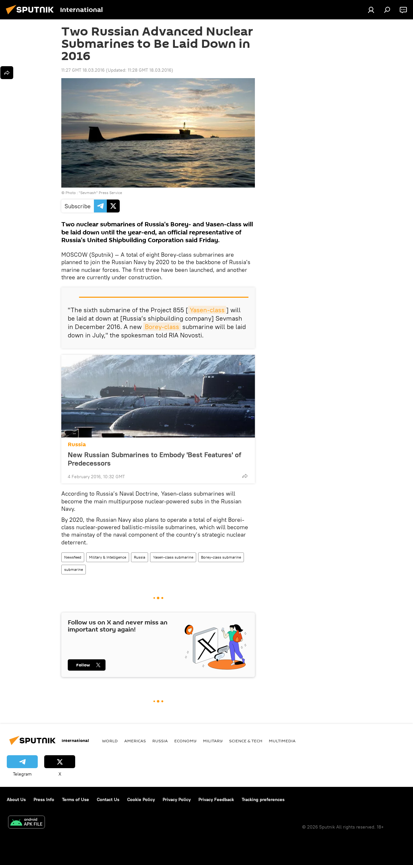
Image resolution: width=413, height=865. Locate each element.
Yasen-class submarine (173, 557)
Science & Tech (245, 741)
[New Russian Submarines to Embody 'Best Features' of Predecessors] (158, 396)
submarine (73, 569)
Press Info (44, 799)
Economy (185, 741)
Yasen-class (207, 310)
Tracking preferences (263, 799)
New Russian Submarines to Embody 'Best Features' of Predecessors (154, 458)
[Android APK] (26, 823)
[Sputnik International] (31, 15)
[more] (244, 475)
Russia (77, 444)
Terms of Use (75, 799)
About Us (16, 799)
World (110, 741)
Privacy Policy (177, 799)
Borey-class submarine (221, 557)
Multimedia (282, 741)
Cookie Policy (141, 799)
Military (213, 741)
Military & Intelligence (107, 557)
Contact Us (108, 799)
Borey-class (162, 327)
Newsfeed (72, 557)
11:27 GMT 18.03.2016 (83, 70)
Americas (135, 741)
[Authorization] (371, 9)
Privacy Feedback (216, 799)
